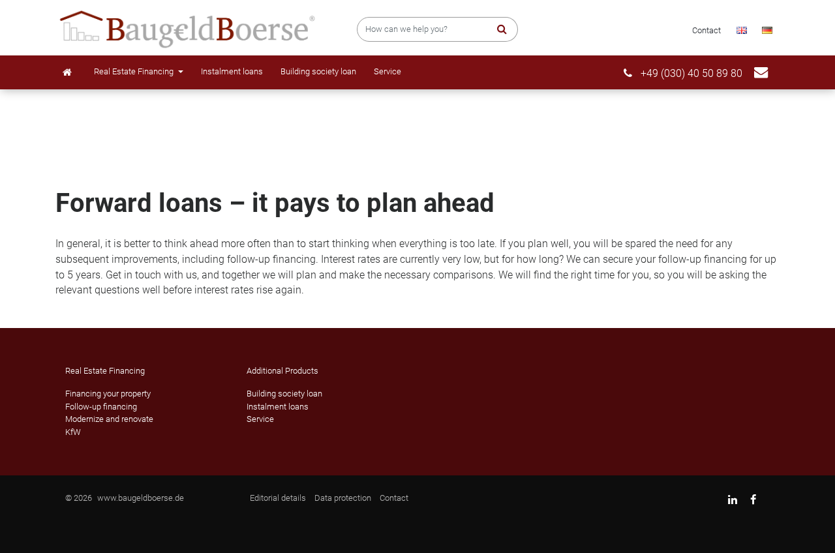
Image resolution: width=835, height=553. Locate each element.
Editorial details (278, 498)
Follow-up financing (101, 406)
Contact (706, 30)
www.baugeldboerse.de (140, 498)
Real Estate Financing (134, 71)
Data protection (342, 498)
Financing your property (108, 393)
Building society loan (318, 71)
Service (387, 71)
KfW (73, 432)
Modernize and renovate (109, 419)
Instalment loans (232, 71)
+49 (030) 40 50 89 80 (690, 73)
